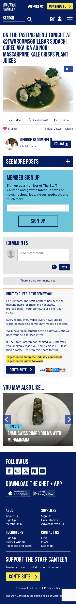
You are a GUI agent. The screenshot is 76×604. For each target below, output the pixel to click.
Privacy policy (52, 588)
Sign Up (11, 520)
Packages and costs (19, 546)
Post (64, 267)
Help (44, 538)
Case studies (49, 520)
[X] (25, 471)
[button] (38, 162)
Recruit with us (15, 542)
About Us (12, 516)
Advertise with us (52, 524)
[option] (38, 89)
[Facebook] (9, 471)
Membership (14, 524)
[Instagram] (17, 471)
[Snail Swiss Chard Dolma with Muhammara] (38, 419)
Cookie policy (23, 588)
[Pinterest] (34, 471)
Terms (37, 588)
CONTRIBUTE (57, 6)
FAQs (44, 542)
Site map (47, 546)
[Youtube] (42, 471)
